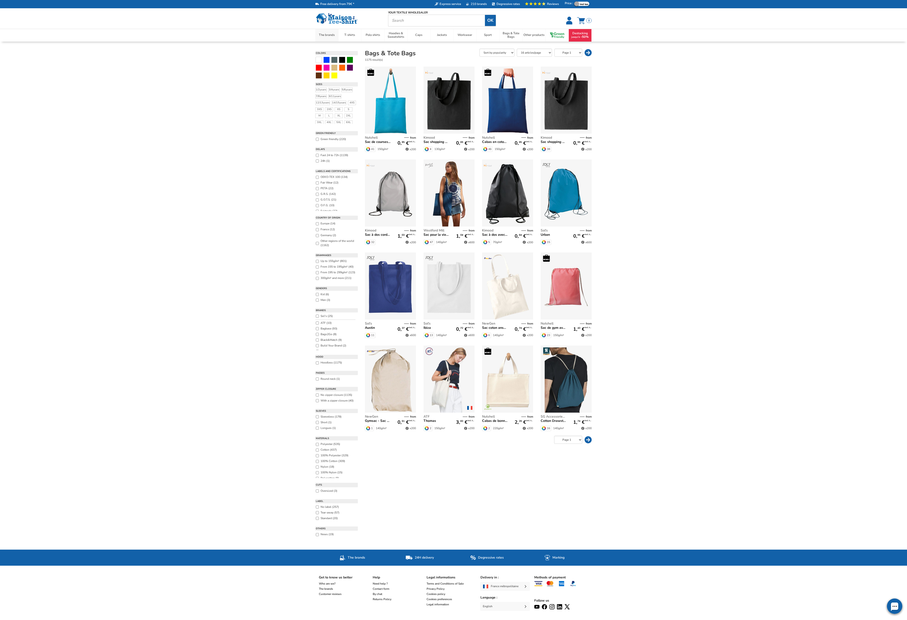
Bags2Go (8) (329, 334)
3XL (319, 122)
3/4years (334, 89)
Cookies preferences (439, 599)
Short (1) (326, 422)
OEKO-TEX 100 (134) (334, 177)
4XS (352, 102)
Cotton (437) (329, 450)
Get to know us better (335, 577)
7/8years (321, 96)
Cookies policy (436, 594)
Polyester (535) (330, 444)
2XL (348, 115)
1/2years (321, 89)
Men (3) (325, 300)
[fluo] (334, 75)
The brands (326, 588)
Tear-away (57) (330, 512)
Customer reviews (330, 594)
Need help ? (380, 583)
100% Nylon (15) (331, 472)
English (487, 606)
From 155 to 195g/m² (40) (337, 267)
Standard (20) (329, 518)
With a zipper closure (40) (337, 400)
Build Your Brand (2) (333, 345)
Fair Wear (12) (329, 182)
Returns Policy (382, 599)
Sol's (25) (327, 316)
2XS (329, 109)
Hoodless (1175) (331, 362)
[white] (319, 60)
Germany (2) (328, 235)
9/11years (335, 96)
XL (338, 115)
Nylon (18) (327, 467)
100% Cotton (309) (333, 461)
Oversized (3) (329, 491)
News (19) (327, 534)
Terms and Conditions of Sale (445, 583)
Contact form (381, 588)
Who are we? (327, 583)
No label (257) (330, 507)
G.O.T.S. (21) (328, 199)
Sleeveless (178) (331, 417)
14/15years (339, 102)
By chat (377, 594)
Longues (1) (328, 428)
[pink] (326, 68)
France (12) (328, 229)
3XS (319, 109)
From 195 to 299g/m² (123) (338, 272)
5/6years (347, 89)
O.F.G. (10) (327, 205)
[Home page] (348, 18)
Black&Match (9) (331, 340)
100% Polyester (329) (334, 455)
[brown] (319, 75)
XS (338, 109)
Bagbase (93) (329, 328)
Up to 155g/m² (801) (334, 261)
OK (490, 20)
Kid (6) (325, 294)
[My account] (569, 21)
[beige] (334, 68)
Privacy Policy (436, 588)
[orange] (342, 68)
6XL (348, 122)
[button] (894, 606)
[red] (319, 68)
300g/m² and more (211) (336, 278)
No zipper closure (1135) (336, 395)
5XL (338, 122)
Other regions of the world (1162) (337, 243)
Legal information (438, 604)
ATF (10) (326, 323)
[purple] (350, 68)
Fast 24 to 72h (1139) (334, 155)
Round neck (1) (330, 379)
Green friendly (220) (333, 139)
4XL (329, 122)
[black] (342, 60)
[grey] (334, 60)
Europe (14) (328, 223)
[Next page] (588, 52)
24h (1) (325, 161)
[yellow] (326, 75)
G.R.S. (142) (328, 194)
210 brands (479, 4)
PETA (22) (327, 188)
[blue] (326, 60)
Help (376, 577)
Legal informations (441, 577)
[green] (350, 60)
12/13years (322, 102)
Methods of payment (550, 577)
